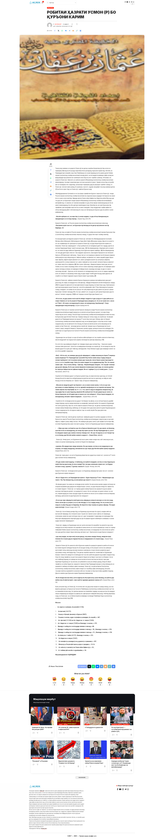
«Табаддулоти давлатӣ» (94, 727)
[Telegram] (132, 2)
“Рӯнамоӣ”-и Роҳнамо (40, 761)
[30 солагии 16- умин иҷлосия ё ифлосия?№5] (68, 716)
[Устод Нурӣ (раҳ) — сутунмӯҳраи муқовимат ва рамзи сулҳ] (121, 716)
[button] (76, 30)
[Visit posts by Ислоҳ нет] (49, 25)
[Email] (73, 30)
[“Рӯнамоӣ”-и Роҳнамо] (42, 749)
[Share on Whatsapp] (62, 30)
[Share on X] (58, 30)
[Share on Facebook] (54, 30)
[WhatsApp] (134, 2)
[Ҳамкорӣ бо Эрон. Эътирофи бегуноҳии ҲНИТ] (42, 716)
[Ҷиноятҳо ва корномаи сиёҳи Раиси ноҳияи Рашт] (95, 749)
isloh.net (42, 790)
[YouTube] (127, 2)
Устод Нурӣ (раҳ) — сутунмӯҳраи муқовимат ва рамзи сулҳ (121, 729)
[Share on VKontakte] (65, 30)
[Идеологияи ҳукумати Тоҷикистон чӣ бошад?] (68, 749)
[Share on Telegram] (69, 30)
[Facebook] (125, 2)
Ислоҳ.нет (44, 828)
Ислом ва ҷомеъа (117, 724)
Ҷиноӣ (65, 724)
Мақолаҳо (50, 7)
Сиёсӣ (60, 724)
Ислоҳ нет (58, 24)
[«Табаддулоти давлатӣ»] (95, 716)
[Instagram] (129, 2)
